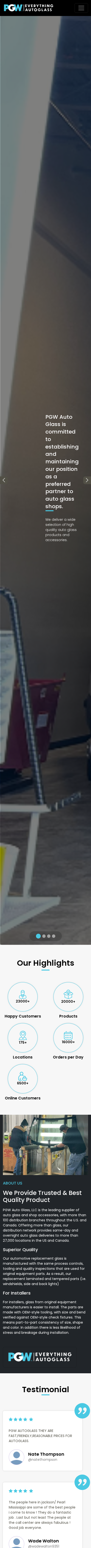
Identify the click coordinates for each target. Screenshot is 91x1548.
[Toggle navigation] (81, 8)
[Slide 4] (53, 936)
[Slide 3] (48, 936)
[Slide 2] (43, 936)
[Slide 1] (37, 936)
